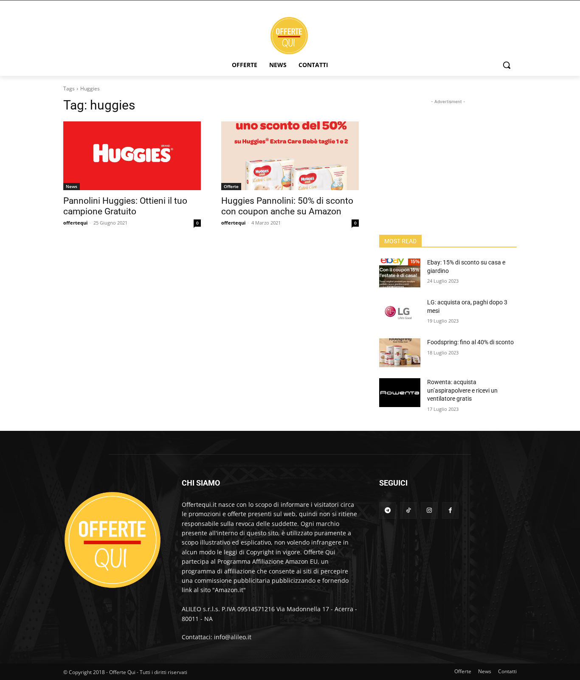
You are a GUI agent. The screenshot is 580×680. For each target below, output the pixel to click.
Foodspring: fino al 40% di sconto (470, 342)
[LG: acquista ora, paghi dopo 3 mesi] (399, 312)
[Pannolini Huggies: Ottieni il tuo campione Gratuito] (132, 155)
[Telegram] (387, 510)
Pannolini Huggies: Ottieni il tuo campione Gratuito (125, 206)
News (71, 186)
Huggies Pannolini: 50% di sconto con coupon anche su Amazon (287, 206)
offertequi (75, 222)
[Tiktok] (408, 510)
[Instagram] (429, 510)
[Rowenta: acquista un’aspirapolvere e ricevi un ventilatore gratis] (399, 392)
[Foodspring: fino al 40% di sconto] (399, 352)
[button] (506, 65)
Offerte (231, 186)
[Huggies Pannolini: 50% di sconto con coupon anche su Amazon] (290, 155)
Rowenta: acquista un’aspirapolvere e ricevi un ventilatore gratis (462, 390)
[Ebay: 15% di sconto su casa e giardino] (399, 273)
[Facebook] (450, 510)
